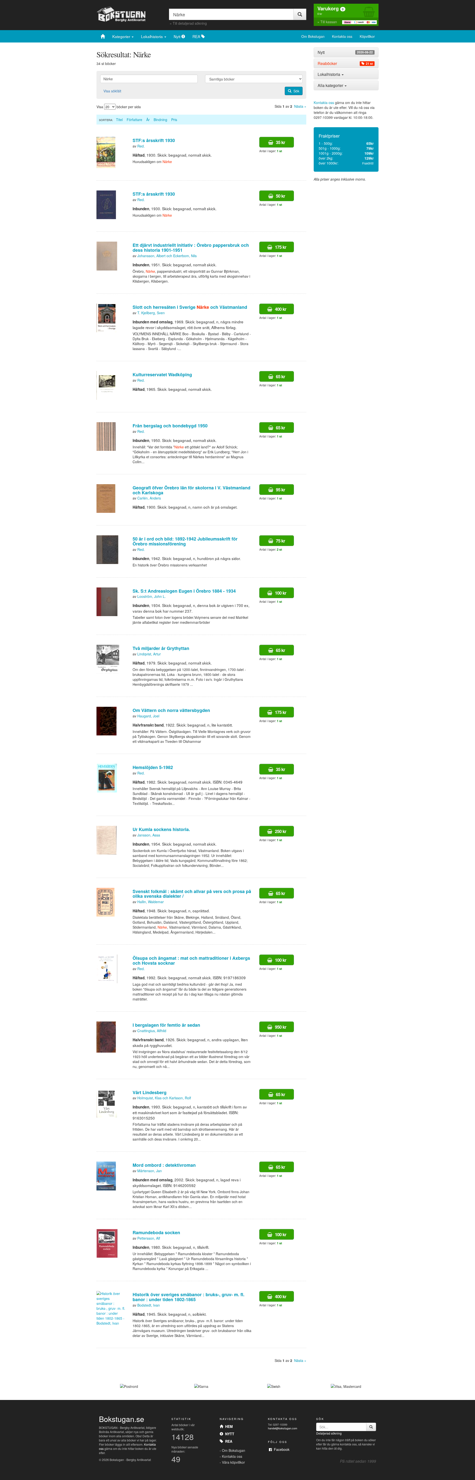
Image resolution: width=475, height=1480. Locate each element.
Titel (119, 119)
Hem (228, 1426)
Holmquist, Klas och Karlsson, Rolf (164, 1097)
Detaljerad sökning (329, 1433)
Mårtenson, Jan (149, 1170)
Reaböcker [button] (345, 63)
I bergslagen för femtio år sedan (166, 1025)
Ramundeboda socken (156, 1232)
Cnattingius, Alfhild (151, 1030)
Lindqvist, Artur (149, 653)
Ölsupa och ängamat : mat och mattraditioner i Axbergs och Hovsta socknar (191, 960)
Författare (134, 119)
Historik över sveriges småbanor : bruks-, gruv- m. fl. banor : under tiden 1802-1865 (188, 1297)
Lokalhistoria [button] (329, 74)
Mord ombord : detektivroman (164, 1165)
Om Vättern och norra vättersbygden (171, 710)
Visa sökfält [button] (112, 90)
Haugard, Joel (148, 715)
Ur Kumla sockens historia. (161, 829)
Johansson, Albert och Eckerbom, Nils (167, 255)
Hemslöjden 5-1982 (153, 767)
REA (196, 36)
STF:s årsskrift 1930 (154, 140)
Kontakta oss (342, 36)
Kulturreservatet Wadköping (162, 374)
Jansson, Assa (148, 835)
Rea (227, 1441)
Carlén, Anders (149, 498)
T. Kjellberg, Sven (151, 312)
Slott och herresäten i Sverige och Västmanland (190, 307)
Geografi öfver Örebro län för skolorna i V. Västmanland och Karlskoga (191, 490)
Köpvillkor (367, 36)
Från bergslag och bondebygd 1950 (170, 425)
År (148, 119)
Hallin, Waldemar (150, 901)
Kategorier (121, 36)
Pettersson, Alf (148, 1238)
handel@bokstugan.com (282, 1428)
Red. (141, 146)
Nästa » (300, 106)
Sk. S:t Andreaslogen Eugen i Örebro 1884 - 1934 (184, 591)
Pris (174, 119)
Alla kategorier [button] (331, 85)
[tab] (346, 52)
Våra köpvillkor (233, 1462)
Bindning (160, 119)
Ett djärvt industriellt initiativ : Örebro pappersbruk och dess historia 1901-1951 (191, 247)
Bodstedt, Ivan (148, 1305)
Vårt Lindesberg (149, 1092)
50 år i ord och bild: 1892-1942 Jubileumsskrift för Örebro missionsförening (185, 541)
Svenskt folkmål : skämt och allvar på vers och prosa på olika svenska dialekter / (192, 893)
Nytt (177, 36)
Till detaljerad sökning (190, 23)
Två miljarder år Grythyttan (161, 648)
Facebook (280, 1449)
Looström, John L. (151, 596)
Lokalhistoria (152, 36)
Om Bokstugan (313, 36)
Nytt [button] (345, 52)
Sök (295, 90)
